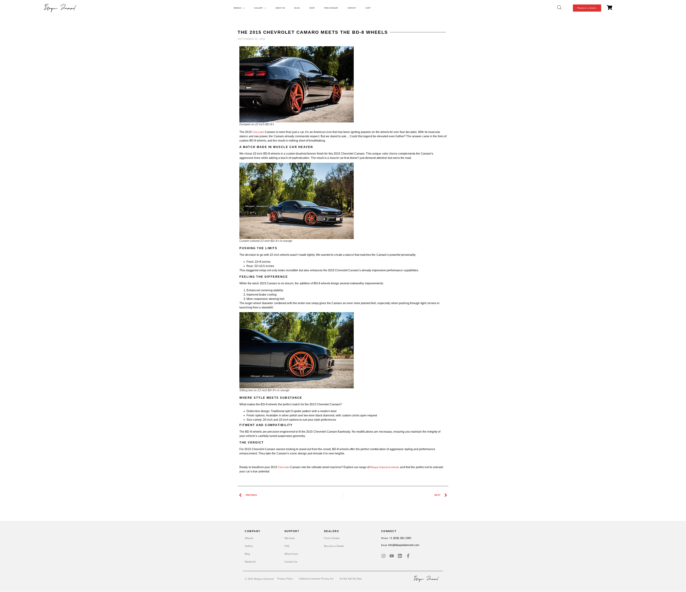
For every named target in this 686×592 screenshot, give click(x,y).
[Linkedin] (400, 556)
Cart (368, 8)
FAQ (287, 546)
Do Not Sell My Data (351, 578)
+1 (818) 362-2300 (400, 538)
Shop (312, 8)
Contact (351, 8)
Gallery (258, 8)
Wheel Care (291, 553)
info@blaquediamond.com (403, 544)
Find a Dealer (331, 8)
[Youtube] (391, 556)
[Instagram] (383, 556)
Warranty (289, 538)
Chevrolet (258, 131)
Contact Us (290, 561)
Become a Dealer (334, 546)
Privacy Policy (285, 578)
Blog (297, 8)
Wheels (238, 8)
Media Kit (250, 561)
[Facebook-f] (408, 556)
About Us (280, 8)
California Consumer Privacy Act (316, 578)
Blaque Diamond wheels (384, 467)
